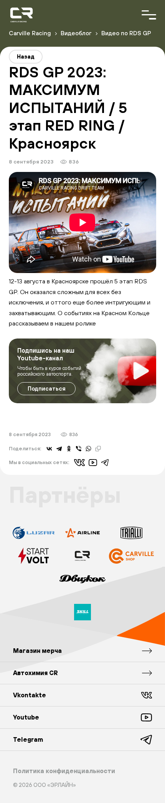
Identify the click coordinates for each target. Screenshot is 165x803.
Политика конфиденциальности (64, 770)
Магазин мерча (37, 650)
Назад (26, 56)
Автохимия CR (35, 672)
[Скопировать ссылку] (98, 449)
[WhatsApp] (88, 449)
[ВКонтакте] (49, 449)
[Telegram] (59, 449)
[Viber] (78, 449)
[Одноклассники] (69, 449)
